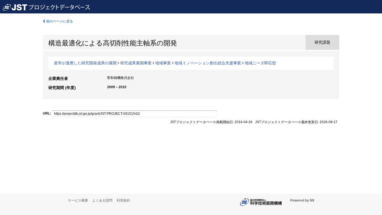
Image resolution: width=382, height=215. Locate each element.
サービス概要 (78, 200)
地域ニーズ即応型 (260, 63)
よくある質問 (102, 200)
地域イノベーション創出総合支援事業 (208, 63)
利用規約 (123, 200)
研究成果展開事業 (136, 63)
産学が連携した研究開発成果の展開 (85, 63)
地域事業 (163, 63)
